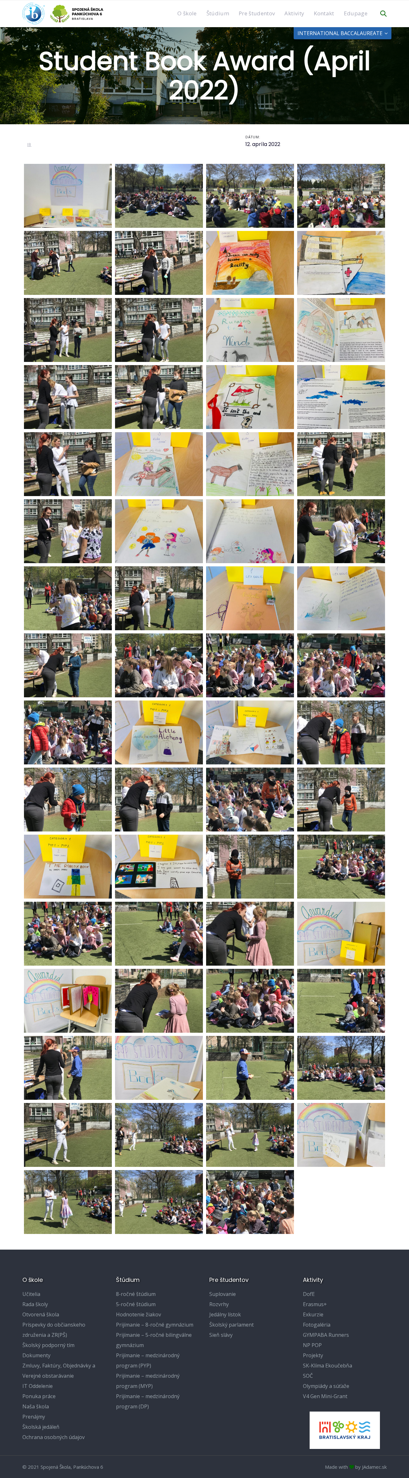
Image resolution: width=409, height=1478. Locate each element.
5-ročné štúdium (136, 1304)
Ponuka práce (39, 1396)
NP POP (312, 1345)
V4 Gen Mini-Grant (325, 1396)
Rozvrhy (219, 1304)
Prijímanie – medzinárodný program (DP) (148, 1401)
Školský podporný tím (48, 1345)
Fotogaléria (316, 1324)
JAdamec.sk (374, 1467)
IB (29, 144)
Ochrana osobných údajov (53, 1437)
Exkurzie (313, 1314)
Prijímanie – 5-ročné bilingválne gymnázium (154, 1340)
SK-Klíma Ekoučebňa (327, 1365)
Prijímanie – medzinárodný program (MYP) (148, 1381)
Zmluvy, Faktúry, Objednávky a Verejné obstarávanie (58, 1370)
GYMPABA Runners (326, 1334)
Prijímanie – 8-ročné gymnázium (154, 1324)
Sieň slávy (221, 1334)
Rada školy (35, 1304)
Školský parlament (231, 1324)
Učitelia (31, 1294)
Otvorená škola (40, 1314)
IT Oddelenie (37, 1386)
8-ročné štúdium (136, 1294)
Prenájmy (33, 1416)
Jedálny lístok (225, 1314)
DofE (309, 1294)
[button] (383, 13)
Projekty (313, 1355)
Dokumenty (36, 1355)
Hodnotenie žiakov (138, 1314)
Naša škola (35, 1406)
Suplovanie (222, 1294)
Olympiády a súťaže (326, 1386)
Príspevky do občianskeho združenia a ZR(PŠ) (53, 1329)
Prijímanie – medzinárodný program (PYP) (148, 1360)
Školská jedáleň (40, 1426)
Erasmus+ (315, 1304)
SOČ (308, 1375)
